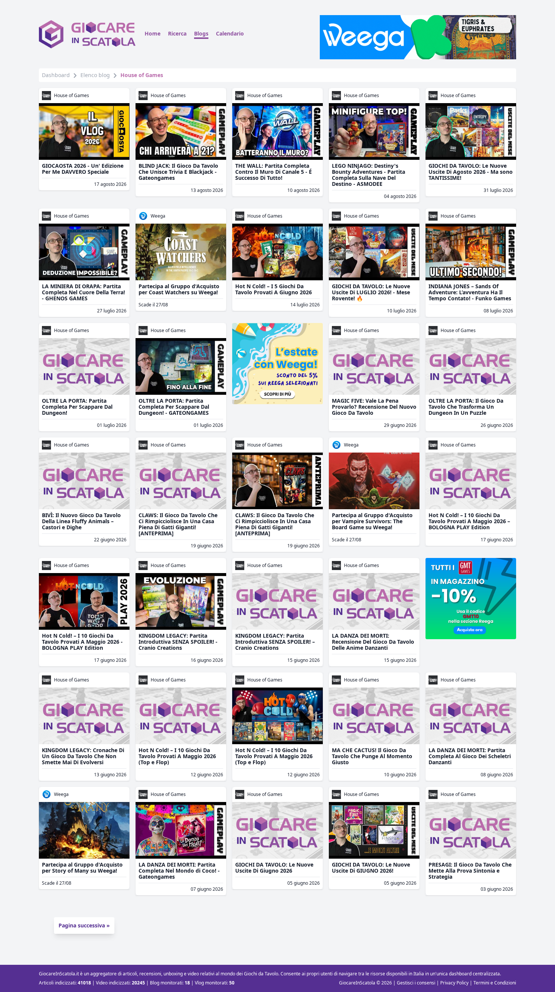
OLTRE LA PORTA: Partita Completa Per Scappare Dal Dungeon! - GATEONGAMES (174, 406)
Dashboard (56, 75)
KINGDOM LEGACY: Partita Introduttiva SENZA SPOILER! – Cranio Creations (275, 641)
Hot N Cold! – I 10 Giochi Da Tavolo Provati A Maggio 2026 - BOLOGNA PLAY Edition (82, 641)
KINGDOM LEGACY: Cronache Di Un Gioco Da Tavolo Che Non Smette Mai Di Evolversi (83, 756)
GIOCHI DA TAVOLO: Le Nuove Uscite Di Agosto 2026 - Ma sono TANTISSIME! (471, 171)
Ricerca (177, 33)
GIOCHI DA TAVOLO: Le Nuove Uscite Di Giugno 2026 (274, 867)
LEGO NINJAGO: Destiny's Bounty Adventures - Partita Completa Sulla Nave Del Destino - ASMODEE (368, 174)
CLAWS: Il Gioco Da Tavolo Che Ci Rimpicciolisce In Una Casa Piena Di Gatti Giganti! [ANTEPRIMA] (178, 524)
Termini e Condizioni (494, 983)
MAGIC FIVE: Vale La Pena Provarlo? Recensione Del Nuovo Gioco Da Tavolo (374, 406)
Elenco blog (95, 75)
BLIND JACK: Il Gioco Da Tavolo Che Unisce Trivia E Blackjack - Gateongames (178, 171)
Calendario (230, 33)
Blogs (201, 33)
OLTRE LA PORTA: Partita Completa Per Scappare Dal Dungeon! (77, 406)
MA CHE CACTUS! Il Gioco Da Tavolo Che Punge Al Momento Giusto (372, 756)
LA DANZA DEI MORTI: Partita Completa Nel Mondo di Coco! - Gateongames (179, 870)
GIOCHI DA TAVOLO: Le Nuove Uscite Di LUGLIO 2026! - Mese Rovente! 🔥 (371, 292)
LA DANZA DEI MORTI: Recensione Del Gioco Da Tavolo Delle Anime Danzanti (373, 641)
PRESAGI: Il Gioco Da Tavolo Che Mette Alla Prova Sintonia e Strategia (470, 870)
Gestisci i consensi (416, 983)
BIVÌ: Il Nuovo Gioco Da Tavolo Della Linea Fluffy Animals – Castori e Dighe (81, 521)
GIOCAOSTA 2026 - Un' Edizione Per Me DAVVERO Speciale (82, 168)
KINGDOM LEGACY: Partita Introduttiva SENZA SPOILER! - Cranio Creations (178, 641)
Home (152, 33)
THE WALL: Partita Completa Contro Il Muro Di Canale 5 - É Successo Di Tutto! (273, 171)
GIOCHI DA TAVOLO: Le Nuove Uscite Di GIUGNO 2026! (371, 867)
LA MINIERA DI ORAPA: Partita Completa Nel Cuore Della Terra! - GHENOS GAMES (83, 292)
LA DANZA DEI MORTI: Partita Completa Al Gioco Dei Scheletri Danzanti (470, 756)
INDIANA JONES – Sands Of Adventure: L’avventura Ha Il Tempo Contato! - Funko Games (470, 292)
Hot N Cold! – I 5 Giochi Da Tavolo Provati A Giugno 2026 (273, 289)
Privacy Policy (454, 983)
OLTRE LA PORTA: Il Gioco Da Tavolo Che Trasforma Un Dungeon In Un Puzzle (466, 406)
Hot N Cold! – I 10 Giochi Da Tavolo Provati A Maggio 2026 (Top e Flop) (177, 756)
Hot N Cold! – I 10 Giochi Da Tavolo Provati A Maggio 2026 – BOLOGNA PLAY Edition (469, 521)
